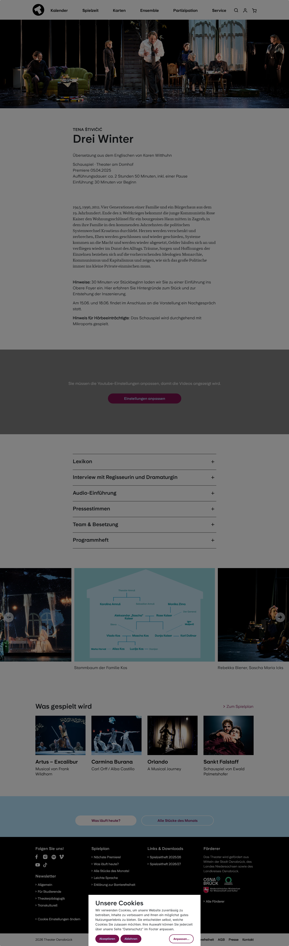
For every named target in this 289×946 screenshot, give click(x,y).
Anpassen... (181, 938)
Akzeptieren (107, 938)
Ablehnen (130, 938)
